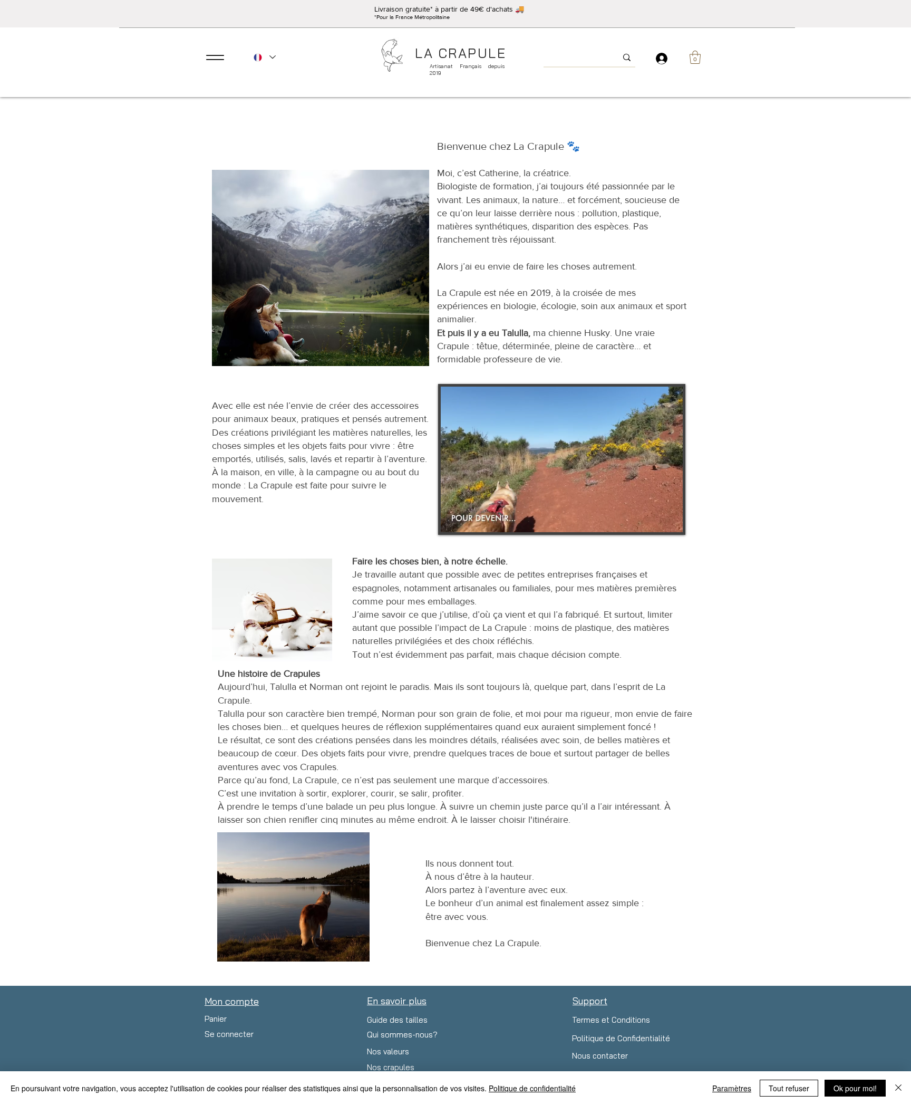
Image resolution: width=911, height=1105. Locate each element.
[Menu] (215, 57)
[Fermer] (898, 1088)
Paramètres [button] (731, 1088)
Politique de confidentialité (532, 1088)
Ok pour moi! (855, 1088)
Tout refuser (789, 1088)
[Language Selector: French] (264, 57)
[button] (695, 57)
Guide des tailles (397, 1020)
